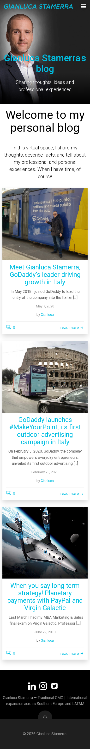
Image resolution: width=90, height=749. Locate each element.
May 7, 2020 (45, 306)
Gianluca (47, 315)
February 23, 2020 (45, 472)
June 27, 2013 (45, 632)
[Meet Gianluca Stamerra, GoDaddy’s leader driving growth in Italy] (45, 224)
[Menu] (83, 6)
